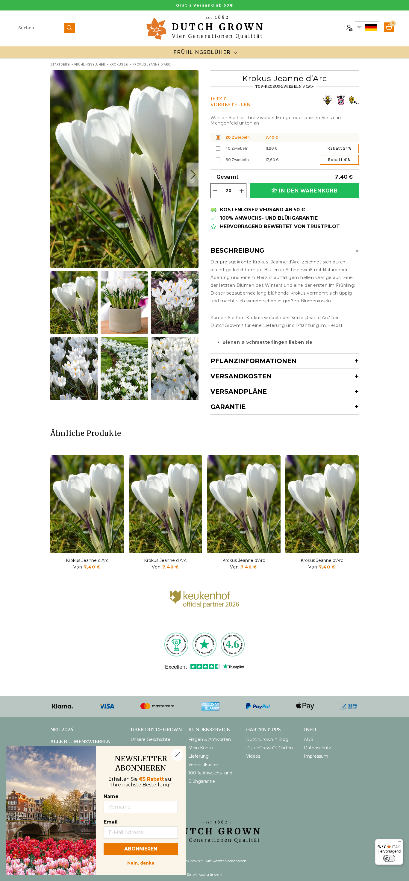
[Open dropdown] (235, 52)
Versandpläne (238, 391)
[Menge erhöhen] (241, 190)
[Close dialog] (177, 755)
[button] (193, 174)
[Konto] (348, 27)
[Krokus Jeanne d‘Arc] (87, 504)
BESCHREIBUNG (237, 250)
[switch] (389, 858)
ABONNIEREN (140, 849)
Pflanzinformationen (253, 361)
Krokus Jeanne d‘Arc (87, 560)
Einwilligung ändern (204, 874)
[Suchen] (69, 28)
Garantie (228, 406)
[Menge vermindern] (215, 190)
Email (111, 822)
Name (111, 796)
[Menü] (399, 842)
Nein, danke (140, 862)
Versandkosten (241, 376)
